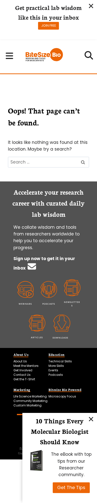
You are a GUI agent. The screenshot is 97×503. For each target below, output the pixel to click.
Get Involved (22, 370)
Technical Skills (60, 361)
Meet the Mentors (26, 366)
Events (53, 370)
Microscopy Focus (62, 396)
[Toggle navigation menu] (9, 56)
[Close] (91, 419)
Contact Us (22, 375)
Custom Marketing (27, 405)
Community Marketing (30, 401)
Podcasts (55, 375)
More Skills (56, 366)
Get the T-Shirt (24, 379)
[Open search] (89, 57)
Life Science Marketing (30, 396)
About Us (20, 361)
